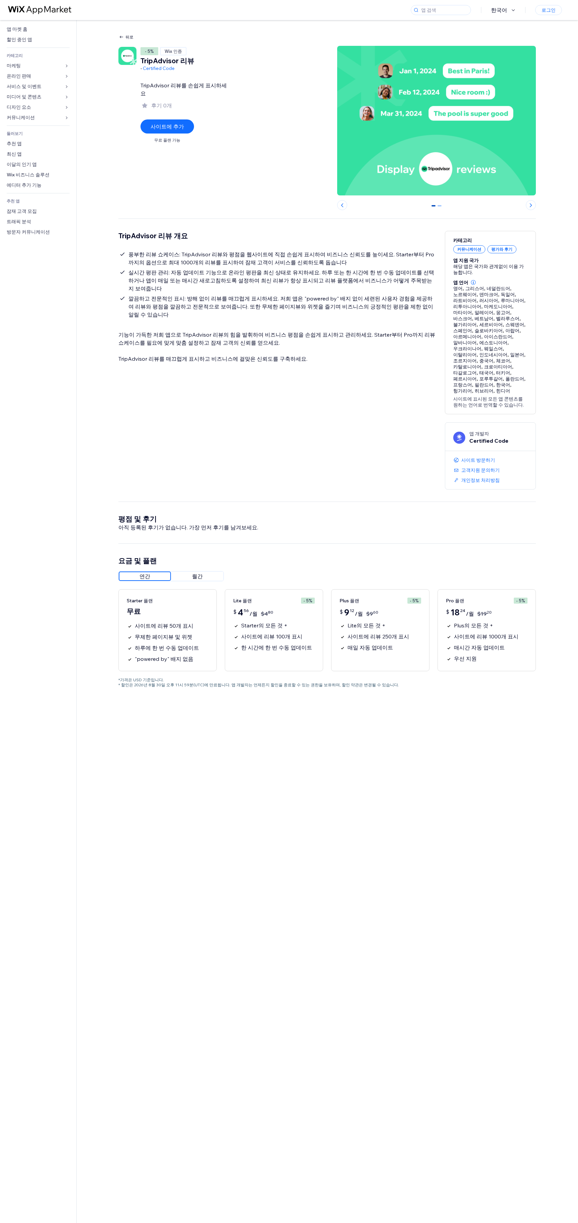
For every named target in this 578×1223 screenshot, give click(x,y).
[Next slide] (531, 205)
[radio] (145, 576)
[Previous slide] (342, 205)
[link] (38, 29)
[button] (473, 282)
